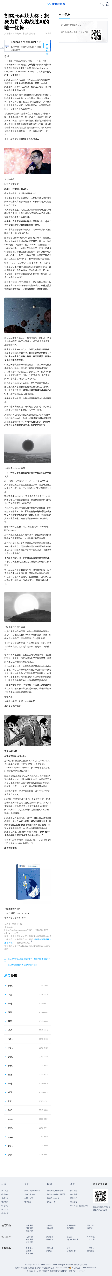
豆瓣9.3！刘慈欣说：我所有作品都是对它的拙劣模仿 (11, 1012)
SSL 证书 (90, 1239)
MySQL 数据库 (72, 1239)
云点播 (28, 1250)
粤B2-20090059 (62, 1267)
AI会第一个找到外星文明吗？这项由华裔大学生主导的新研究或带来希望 (11, 1118)
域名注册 (29, 1225)
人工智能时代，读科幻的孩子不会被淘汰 (11, 1136)
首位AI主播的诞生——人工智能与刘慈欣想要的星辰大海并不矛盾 (11, 1030)
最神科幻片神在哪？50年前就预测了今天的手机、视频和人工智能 (11, 1074)
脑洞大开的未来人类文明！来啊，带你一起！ (11, 1021)
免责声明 (73, 1194)
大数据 (49, 1250)
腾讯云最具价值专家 (55, 1190)
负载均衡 (49, 1248)
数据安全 (29, 1248)
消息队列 (90, 1225)
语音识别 (29, 1242)
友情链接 (73, 1202)
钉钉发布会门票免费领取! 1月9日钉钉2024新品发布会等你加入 (11, 1101)
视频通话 (29, 1239)
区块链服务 (71, 1225)
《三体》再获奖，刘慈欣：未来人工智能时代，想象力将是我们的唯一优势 (11, 994)
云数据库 (49, 1228)
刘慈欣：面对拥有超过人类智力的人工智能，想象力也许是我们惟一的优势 (11, 1003)
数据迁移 (29, 1253)
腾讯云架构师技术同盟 (56, 1194)
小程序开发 (71, 1250)
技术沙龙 (4, 1198)
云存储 (89, 1228)
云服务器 (49, 1225)
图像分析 (49, 1239)
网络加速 (29, 1228)
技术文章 (4, 1190)
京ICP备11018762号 (77, 1271)
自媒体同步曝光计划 (32, 1190)
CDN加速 (91, 1236)
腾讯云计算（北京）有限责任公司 (40, 1271)
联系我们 (73, 1198)
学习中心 (4, 1205)
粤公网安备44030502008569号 (84, 1267)
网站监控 (90, 1250)
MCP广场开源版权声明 (79, 1205)
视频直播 (29, 1230)
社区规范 (73, 1190)
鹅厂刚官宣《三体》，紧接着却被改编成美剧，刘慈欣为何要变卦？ (11, 1145)
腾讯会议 (49, 1236)
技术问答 (4, 1194)
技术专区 (4, 1213)
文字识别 (90, 1248)
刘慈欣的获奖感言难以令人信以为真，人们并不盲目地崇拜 (11, 1056)
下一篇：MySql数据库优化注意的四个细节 (20, 964)
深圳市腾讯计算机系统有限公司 (27, 1267)
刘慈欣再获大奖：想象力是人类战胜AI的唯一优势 (11, 985)
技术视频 (4, 1202)
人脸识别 (29, 1236)
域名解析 (70, 1228)
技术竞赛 (27, 1202)
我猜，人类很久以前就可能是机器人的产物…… (11, 1154)
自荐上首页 (28, 1198)
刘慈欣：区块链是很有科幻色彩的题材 (11, 1083)
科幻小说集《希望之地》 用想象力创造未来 (11, 1110)
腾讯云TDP (51, 1202)
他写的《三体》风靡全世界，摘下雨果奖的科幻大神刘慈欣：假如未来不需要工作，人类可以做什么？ (11, 1092)
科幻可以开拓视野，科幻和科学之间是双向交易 (11, 1047)
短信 (68, 1248)
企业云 (69, 1236)
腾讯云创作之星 (53, 1198)
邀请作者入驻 (29, 1194)
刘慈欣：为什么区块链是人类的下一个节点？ (11, 1127)
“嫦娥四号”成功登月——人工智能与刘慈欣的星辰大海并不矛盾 (11, 1038)
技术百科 (4, 1209)
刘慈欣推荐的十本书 (11, 1065)
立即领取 (47, 45)
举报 (49, 33)
